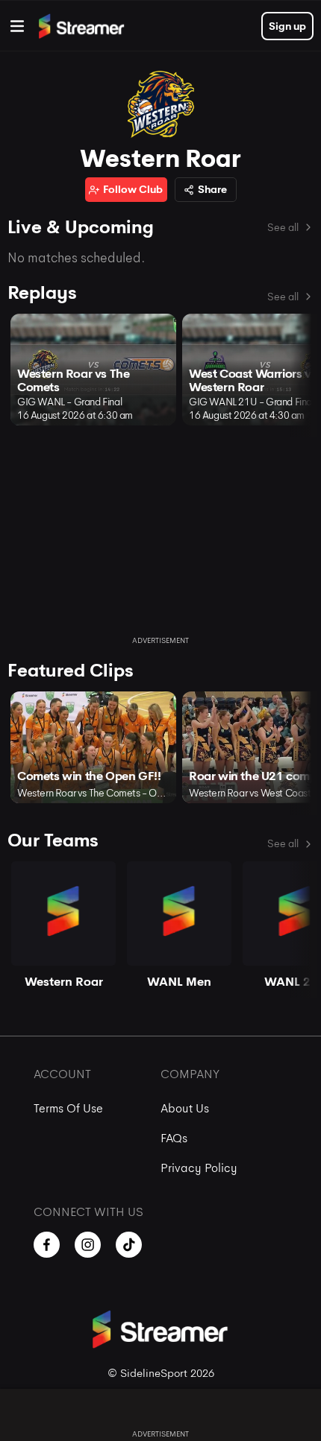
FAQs (173, 1138)
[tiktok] (129, 1245)
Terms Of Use (68, 1108)
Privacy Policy (198, 1168)
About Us (184, 1108)
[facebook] (47, 1245)
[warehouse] (17, 26)
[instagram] (88, 1245)
